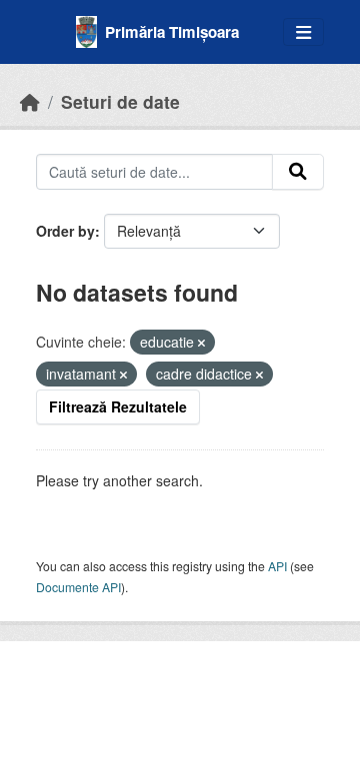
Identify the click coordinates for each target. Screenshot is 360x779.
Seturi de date (120, 101)
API (277, 565)
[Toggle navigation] (303, 32)
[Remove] (201, 343)
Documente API (78, 586)
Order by (65, 231)
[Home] (30, 101)
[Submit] (298, 172)
